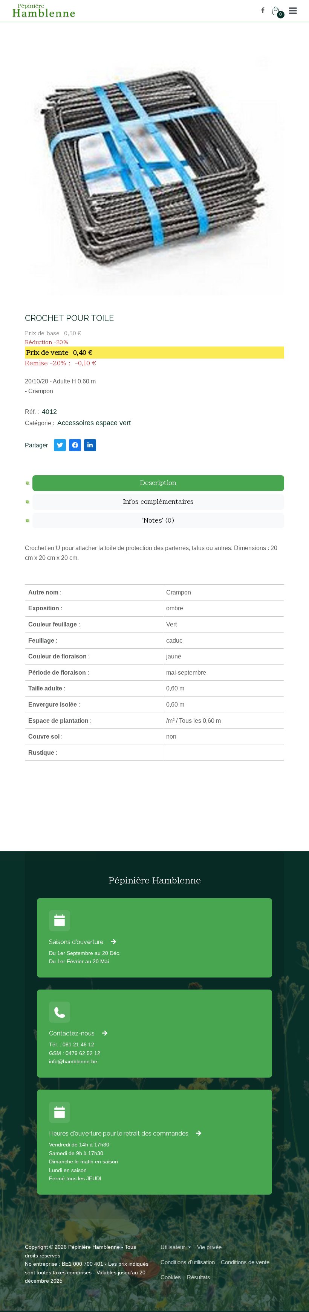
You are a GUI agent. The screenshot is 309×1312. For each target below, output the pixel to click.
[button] (293, 10)
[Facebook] (263, 10)
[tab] (158, 483)
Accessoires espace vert (94, 423)
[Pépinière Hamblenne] (80, 10)
